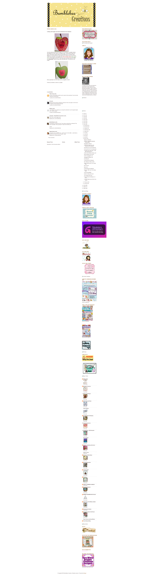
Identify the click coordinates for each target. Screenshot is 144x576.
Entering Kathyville (87, 462)
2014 (84, 119)
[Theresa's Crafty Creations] (89, 218)
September (86, 129)
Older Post (77, 142)
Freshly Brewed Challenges (89, 160)
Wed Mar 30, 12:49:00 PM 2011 (55, 135)
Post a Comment (51, 137)
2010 (84, 185)
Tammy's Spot (86, 469)
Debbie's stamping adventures (89, 445)
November (86, 126)
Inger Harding (86, 408)
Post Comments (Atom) (56, 144)
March (85, 138)
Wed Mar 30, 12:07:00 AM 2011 (55, 118)
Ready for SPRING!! (87, 139)
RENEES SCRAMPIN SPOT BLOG (89, 494)
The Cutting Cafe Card (88, 175)
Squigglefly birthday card (88, 157)
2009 (84, 186)
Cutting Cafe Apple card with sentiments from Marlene (89, 146)
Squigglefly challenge (88, 143)
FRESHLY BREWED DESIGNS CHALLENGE (89, 142)
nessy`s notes (86, 452)
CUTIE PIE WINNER (87, 172)
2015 (84, 118)
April (85, 137)
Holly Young (52, 93)
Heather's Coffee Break (87, 455)
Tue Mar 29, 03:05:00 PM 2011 (55, 105)
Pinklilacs (85, 477)
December (86, 125)
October (85, 128)
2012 (84, 122)
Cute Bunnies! (86, 158)
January (85, 183)
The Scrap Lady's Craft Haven (89, 511)
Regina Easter (52, 131)
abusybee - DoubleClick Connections (57, 115)
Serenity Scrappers (87, 487)
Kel (50, 101)
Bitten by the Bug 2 (87, 393)
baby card (86, 167)
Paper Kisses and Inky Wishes (89, 519)
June (85, 134)
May (85, 135)
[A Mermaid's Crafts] (94, 237)
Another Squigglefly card (88, 155)
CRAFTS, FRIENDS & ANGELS (89, 484)
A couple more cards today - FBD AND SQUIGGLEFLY (90, 151)
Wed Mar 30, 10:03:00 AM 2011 (55, 128)
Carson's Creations (87, 423)
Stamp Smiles (85, 437)
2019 (84, 113)
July (85, 132)
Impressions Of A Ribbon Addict (89, 501)
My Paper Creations (87, 386)
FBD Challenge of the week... (89, 154)
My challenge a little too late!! (89, 161)
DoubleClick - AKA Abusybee (88, 430)
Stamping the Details (87, 509)
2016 (84, 116)
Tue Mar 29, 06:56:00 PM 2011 (55, 112)
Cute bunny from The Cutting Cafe (90, 149)
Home (63, 142)
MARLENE (51, 59)
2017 (84, 115)
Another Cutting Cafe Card (88, 173)
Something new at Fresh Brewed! (90, 147)
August (85, 131)
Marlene (51, 108)
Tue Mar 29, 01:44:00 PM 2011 (55, 97)
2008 (84, 188)
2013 (84, 121)
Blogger (85, 573)
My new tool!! (86, 165)
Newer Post (50, 142)
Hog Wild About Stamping (88, 415)
